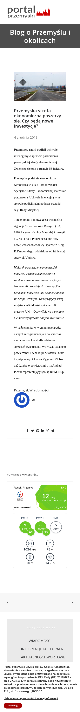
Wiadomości (39, 390)
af (33, 399)
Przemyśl (21, 390)
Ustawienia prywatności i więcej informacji (31, 698)
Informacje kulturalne (43, 649)
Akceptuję (13, 705)
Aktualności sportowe (43, 657)
